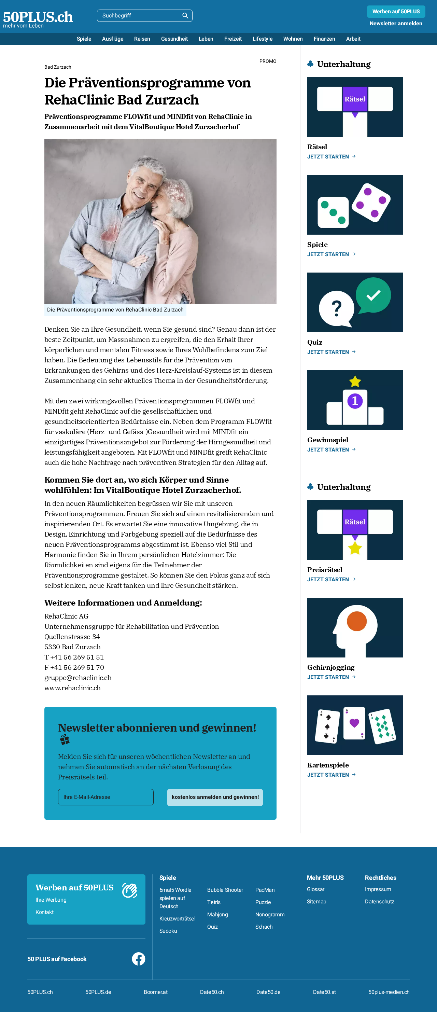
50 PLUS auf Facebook (57, 959)
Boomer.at (155, 992)
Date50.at (324, 992)
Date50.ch (212, 992)
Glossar (315, 889)
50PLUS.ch (40, 992)
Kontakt (44, 912)
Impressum (378, 889)
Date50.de (268, 992)
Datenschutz (379, 902)
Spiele (167, 878)
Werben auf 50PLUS (396, 12)
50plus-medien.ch (389, 992)
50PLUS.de (98, 992)
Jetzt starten (328, 157)
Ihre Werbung (51, 900)
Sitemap (316, 902)
